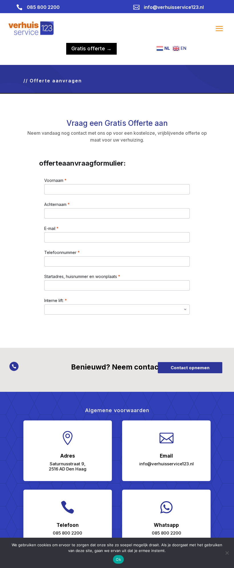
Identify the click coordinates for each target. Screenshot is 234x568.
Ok (118, 559)
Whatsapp (166, 525)
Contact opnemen (190, 367)
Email (166, 456)
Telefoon (68, 525)
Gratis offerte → (91, 48)
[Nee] (227, 553)
